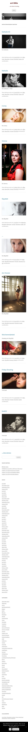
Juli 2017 (4, 517)
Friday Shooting (7, 370)
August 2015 (5, 558)
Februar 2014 (5, 590)
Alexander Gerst (5, 601)
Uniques (4, 702)
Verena (4, 141)
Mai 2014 (4, 584)
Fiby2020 (4, 224)
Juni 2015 (4, 562)
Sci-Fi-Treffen (5, 684)
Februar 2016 (5, 549)
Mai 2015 (4, 564)
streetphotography (6, 693)
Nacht (3, 667)
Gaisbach (4, 626)
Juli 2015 (4, 560)
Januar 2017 (4, 528)
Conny (4, 106)
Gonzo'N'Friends (6, 627)
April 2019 (4, 495)
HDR (3, 639)
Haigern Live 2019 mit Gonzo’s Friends (10, 470)
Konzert (4, 652)
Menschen (7, 59)
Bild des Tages (5, 466)
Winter (3, 708)
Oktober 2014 (5, 575)
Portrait (12, 59)
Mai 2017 (4, 521)
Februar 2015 (5, 568)
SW (23, 59)
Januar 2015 (4, 569)
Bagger (3, 609)
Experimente (5, 618)
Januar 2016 (4, 551)
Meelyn (3, 661)
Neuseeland (4, 669)
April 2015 (4, 566)
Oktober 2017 (5, 511)
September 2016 (5, 536)
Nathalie (5, 71)
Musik (3, 665)
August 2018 (5, 504)
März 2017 (4, 525)
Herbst (3, 642)
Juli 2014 (4, 581)
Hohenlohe (4, 646)
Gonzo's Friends (5, 629)
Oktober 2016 (5, 534)
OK (10, 729)
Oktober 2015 (5, 554)
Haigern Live (5, 633)
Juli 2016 (4, 539)
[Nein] (26, 727)
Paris (3, 676)
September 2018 (5, 502)
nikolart (3, 672)
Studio (20, 59)
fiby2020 (5, 199)
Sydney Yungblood (11, 718)
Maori (3, 659)
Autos (3, 605)
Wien (3, 706)
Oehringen (4, 674)
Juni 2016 (4, 541)
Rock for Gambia (5, 680)
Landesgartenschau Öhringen (9, 657)
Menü (14, 10)
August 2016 (5, 538)
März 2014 (4, 588)
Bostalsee (4, 614)
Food (3, 717)
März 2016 (4, 547)
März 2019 (4, 496)
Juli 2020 (4, 483)
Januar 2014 (4, 592)
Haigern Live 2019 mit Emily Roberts (10, 474)
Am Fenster (6, 273)
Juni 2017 (4, 519)
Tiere (3, 700)
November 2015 (5, 553)
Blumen (3, 612)
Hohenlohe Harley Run (7, 648)
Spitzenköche (4, 718)
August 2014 (5, 579)
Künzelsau (4, 656)
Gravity (3, 631)
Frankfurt (4, 624)
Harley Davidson (5, 637)
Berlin (3, 611)
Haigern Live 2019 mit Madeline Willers (11, 472)
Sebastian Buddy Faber (7, 685)
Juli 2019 (4, 491)
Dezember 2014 (5, 571)
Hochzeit (4, 644)
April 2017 (4, 523)
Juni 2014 (4, 583)
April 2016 (4, 545)
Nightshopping (5, 670)
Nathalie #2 (6, 32)
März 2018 (4, 508)
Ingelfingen (4, 650)
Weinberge (4, 704)
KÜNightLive (5, 654)
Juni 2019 (4, 493)
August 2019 (5, 489)
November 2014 (5, 573)
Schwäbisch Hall (5, 682)
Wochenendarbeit (8, 335)
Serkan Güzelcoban (6, 687)
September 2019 (5, 487)
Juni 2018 (4, 506)
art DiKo (14, 3)
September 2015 (5, 556)
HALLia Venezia (5, 635)
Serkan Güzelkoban (6, 689)
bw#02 (4, 411)
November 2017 (5, 510)
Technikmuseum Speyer (7, 699)
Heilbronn (4, 641)
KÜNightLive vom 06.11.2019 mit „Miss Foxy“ (12, 468)
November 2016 (5, 532)
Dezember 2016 (5, 530)
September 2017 (5, 513)
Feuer (3, 620)
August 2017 (5, 515)
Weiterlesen (16, 729)
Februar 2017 (5, 526)
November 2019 (5, 485)
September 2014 (5, 577)
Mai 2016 (4, 543)
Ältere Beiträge (6, 453)
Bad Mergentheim (6, 607)
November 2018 (5, 498)
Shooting (16, 59)
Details (3, 616)
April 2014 (4, 586)
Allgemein (23, 222)
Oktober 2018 (5, 500)
